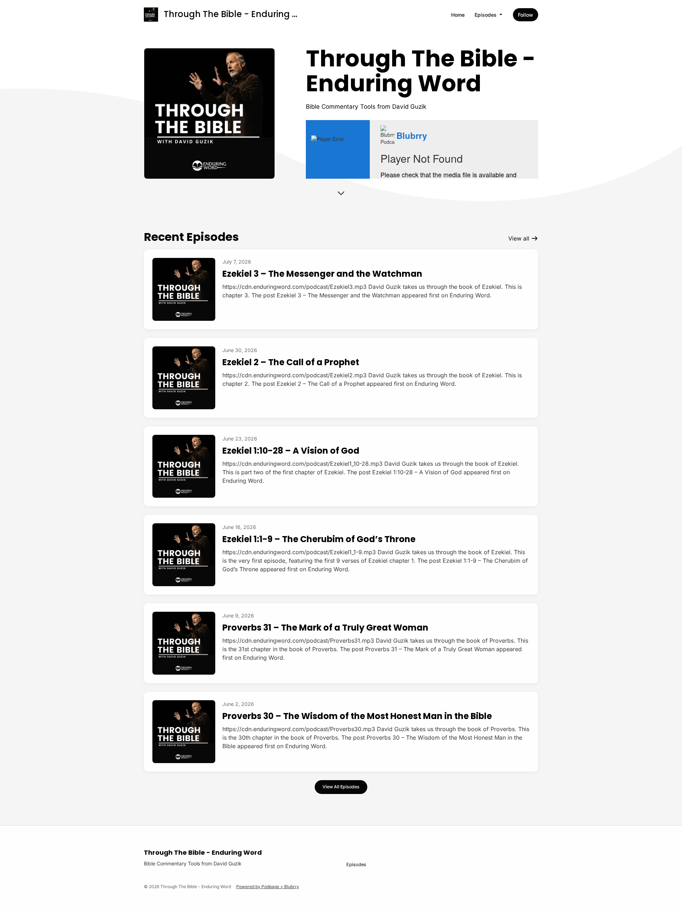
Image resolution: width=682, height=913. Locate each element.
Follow (525, 15)
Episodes (486, 15)
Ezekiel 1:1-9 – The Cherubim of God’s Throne (319, 539)
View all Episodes (341, 786)
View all (519, 238)
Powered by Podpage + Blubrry (267, 886)
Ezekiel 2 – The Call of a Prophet (290, 362)
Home (458, 15)
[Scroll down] (341, 195)
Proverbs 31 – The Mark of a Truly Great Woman (325, 627)
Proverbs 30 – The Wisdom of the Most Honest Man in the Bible (357, 716)
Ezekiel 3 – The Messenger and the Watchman (322, 274)
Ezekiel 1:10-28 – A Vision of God (290, 450)
